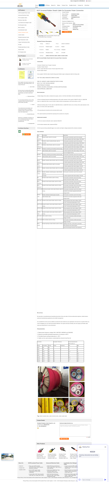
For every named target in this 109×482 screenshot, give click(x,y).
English (89, 0)
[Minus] (105, 447)
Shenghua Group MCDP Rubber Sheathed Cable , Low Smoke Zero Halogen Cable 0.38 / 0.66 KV (41, 457)
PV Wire (20, 44)
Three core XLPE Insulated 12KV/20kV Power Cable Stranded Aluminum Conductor (36, 467)
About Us (53, 5)
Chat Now (87, 5)
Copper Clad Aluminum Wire (24, 42)
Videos (58, 5)
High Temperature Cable (23, 39)
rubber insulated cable (44, 416)
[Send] (105, 479)
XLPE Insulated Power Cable (24, 12)
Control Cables (21, 34)
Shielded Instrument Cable (23, 37)
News (36, 7)
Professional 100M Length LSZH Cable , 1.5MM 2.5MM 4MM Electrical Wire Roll (71, 475)
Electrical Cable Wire (22, 20)
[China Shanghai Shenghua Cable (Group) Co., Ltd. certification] (21, 74)
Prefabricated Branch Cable (23, 47)
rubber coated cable (63, 416)
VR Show (47, 5)
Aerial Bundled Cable (22, 30)
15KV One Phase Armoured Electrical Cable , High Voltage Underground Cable (53, 475)
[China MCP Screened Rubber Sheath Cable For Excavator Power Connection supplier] (48, 20)
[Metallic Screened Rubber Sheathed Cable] (20, 59)
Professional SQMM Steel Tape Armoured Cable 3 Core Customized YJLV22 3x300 (53, 471)
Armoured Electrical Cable (23, 15)
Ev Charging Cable (22, 52)
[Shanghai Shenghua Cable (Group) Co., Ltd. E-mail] (38, 428)
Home (36, 5)
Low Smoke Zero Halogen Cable (24, 22)
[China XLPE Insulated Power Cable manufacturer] (20, 5)
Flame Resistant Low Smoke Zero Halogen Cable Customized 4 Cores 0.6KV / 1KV (71, 471)
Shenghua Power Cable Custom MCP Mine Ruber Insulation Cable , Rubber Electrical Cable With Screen (74, 457)
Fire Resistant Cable (22, 25)
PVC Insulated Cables (22, 17)
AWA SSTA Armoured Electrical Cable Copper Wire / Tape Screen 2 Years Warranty (54, 467)
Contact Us (80, 5)
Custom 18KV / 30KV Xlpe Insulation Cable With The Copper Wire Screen (36, 475)
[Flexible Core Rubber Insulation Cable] (20, 63)
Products (42, 5)
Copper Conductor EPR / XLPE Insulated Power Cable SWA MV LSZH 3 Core (71, 467)
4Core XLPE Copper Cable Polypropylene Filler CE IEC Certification (34, 471)
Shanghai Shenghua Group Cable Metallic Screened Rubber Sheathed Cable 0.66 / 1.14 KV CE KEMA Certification (52, 457)
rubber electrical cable (53, 416)
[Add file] (80, 479)
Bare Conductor (21, 27)
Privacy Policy (20, 477)
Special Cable (21, 49)
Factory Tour (65, 5)
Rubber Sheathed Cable (23, 32)
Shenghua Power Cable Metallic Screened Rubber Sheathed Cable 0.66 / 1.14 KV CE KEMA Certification (63, 457)
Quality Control (72, 5)
